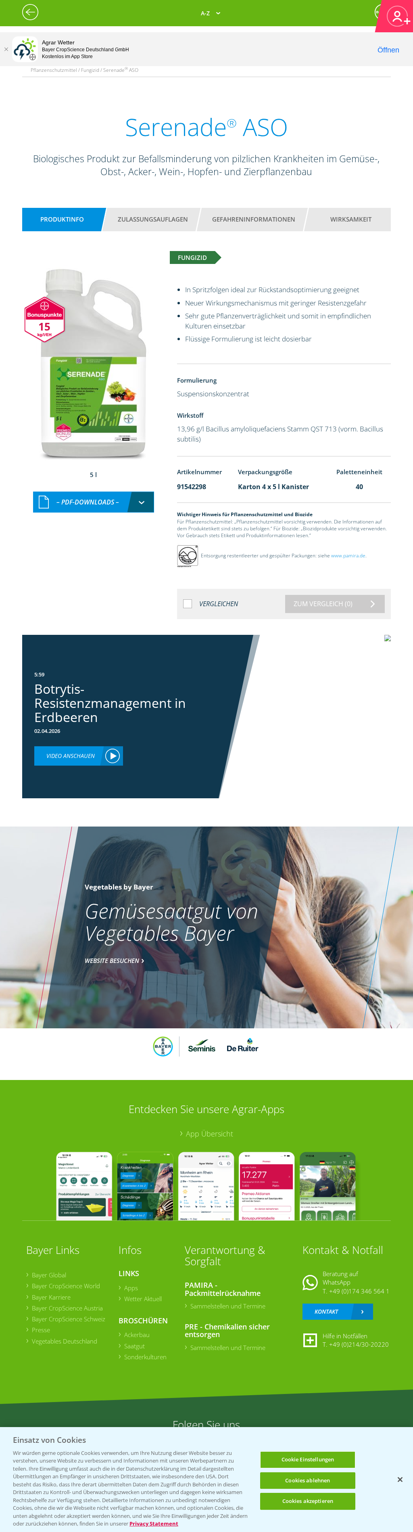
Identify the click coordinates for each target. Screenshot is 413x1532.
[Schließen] (6, 49)
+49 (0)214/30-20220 (359, 1344)
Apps (131, 1288)
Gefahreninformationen (253, 219)
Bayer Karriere (51, 1297)
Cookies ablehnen (307, 1480)
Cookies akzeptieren (307, 1501)
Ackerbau (137, 1335)
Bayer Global (49, 1275)
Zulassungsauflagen (153, 219)
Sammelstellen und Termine (227, 1306)
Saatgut (134, 1346)
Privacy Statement (153, 1523)
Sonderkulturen (145, 1357)
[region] (206, 1479)
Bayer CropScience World (66, 1286)
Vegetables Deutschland (64, 1341)
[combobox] (93, 502)
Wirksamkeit (350, 219)
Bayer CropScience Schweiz (68, 1319)
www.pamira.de (348, 555)
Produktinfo (62, 219)
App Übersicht (209, 1134)
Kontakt (326, 1311)
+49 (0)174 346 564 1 (359, 1291)
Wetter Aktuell (143, 1299)
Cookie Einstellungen (308, 1459)
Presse (41, 1330)
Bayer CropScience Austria (67, 1308)
